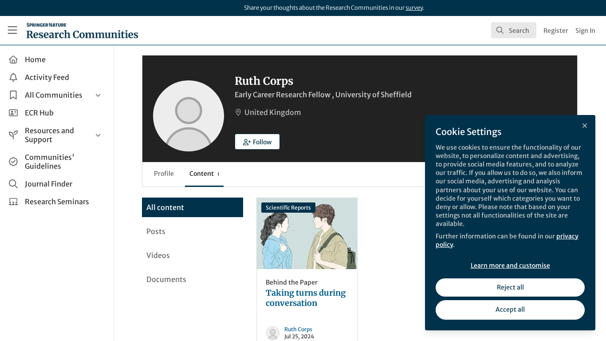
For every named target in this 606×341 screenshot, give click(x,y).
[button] (257, 142)
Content (204, 174)
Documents (166, 279)
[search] (513, 30)
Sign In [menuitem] (585, 31)
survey (414, 8)
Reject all (510, 287)
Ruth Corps (298, 329)
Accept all (510, 309)
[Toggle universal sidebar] (12, 30)
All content (165, 207)
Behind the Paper (292, 282)
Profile (164, 174)
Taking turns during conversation (307, 233)
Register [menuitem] (555, 31)
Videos (158, 255)
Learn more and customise (510, 266)
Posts (155, 231)
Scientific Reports (288, 207)
